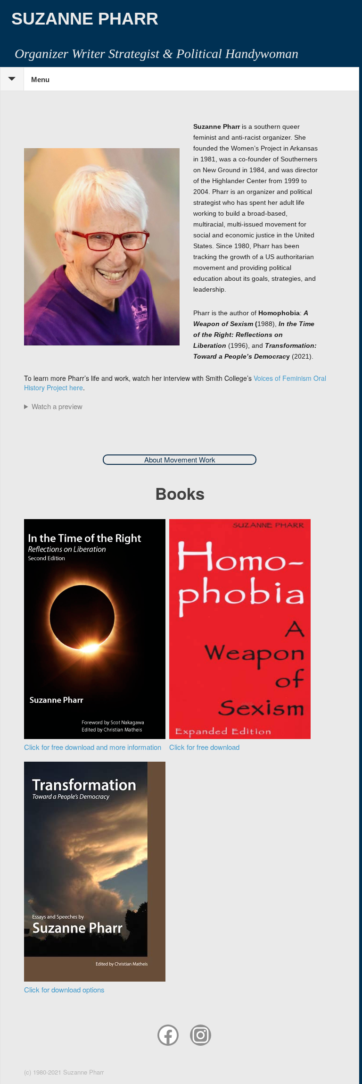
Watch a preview (57, 406)
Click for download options (64, 989)
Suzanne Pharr (84, 18)
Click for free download (204, 747)
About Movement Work (179, 459)
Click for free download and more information (92, 747)
